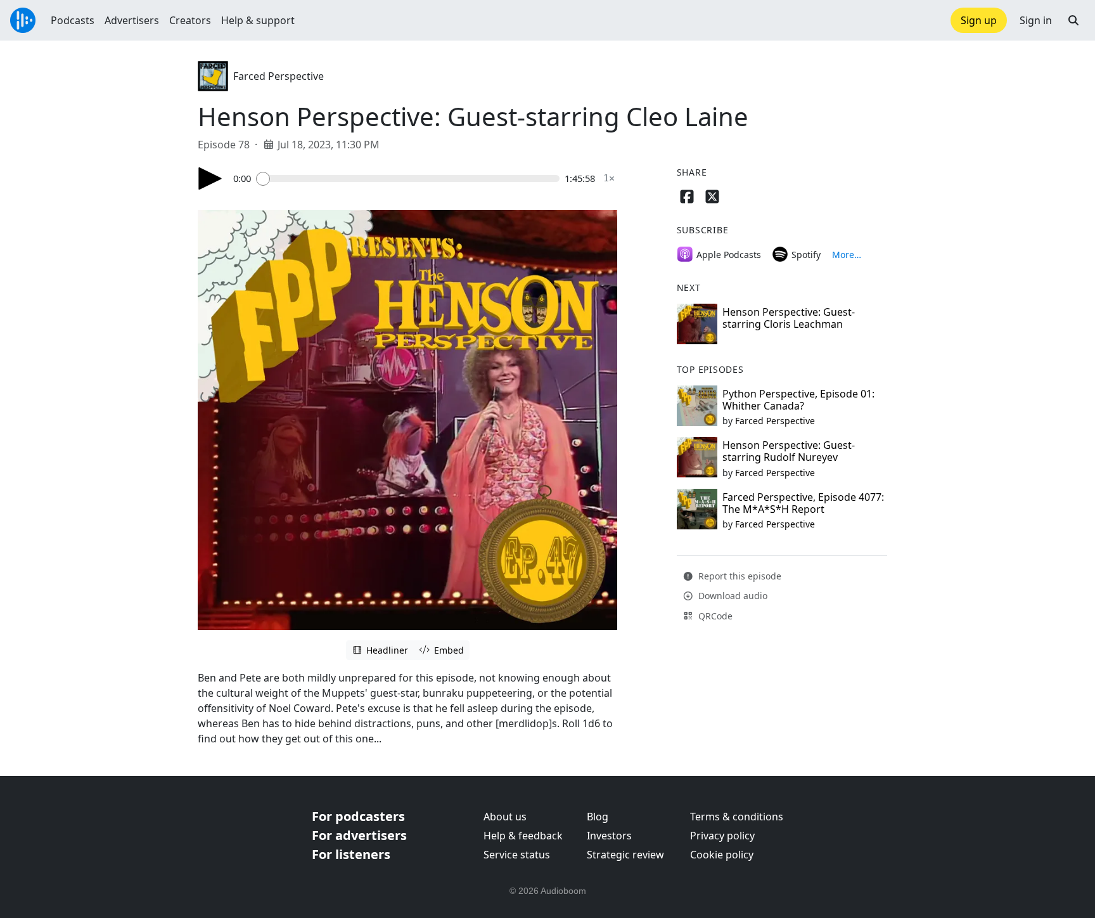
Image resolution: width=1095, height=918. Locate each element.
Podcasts (72, 20)
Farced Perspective (278, 76)
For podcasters (358, 816)
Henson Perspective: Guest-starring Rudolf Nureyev (788, 451)
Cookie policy (721, 855)
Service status (516, 855)
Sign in (1036, 20)
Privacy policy (722, 836)
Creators (190, 20)
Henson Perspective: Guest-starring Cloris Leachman (788, 318)
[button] (1073, 20)
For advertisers (359, 835)
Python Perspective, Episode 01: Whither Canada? (798, 400)
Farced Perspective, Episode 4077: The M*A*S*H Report (803, 503)
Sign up (979, 20)
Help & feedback (523, 836)
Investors (609, 836)
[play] (210, 178)
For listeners (351, 854)
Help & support (258, 20)
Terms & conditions (736, 817)
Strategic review (625, 855)
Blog (597, 817)
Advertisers (132, 20)
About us (505, 817)
